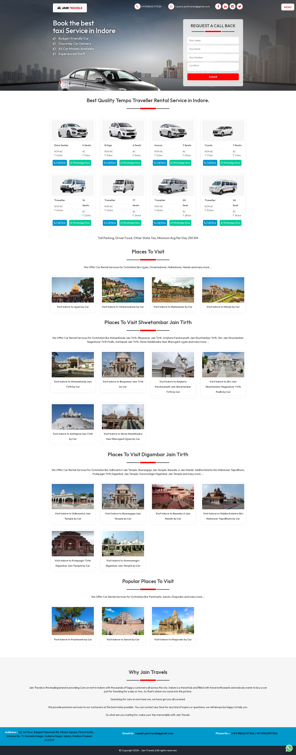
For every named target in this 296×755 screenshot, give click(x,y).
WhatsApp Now (81, 162)
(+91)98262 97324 (152, 6)
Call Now (61, 162)
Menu (288, 7)
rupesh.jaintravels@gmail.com (192, 6)
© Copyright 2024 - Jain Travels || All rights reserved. (148, 750)
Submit (213, 76)
